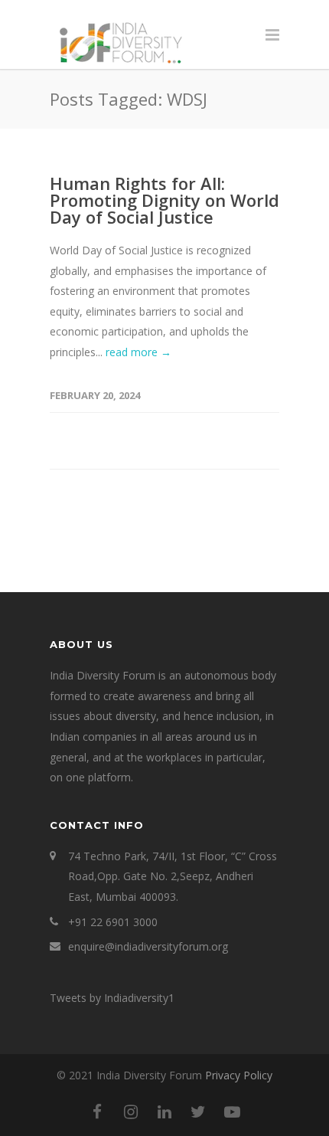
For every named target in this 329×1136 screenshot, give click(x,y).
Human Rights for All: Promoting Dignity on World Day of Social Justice (164, 200)
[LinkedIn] (164, 1111)
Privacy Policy (238, 1075)
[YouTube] (232, 1111)
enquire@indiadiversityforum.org (148, 946)
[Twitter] (198, 1111)
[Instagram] (131, 1111)
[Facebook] (97, 1111)
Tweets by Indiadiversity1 (112, 997)
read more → (138, 352)
